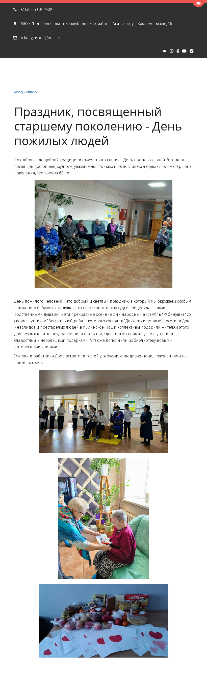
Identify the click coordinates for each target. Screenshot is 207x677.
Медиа (124, 72)
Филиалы (151, 72)
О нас (50, 72)
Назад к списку (25, 91)
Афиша (73, 72)
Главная (26, 72)
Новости (99, 72)
